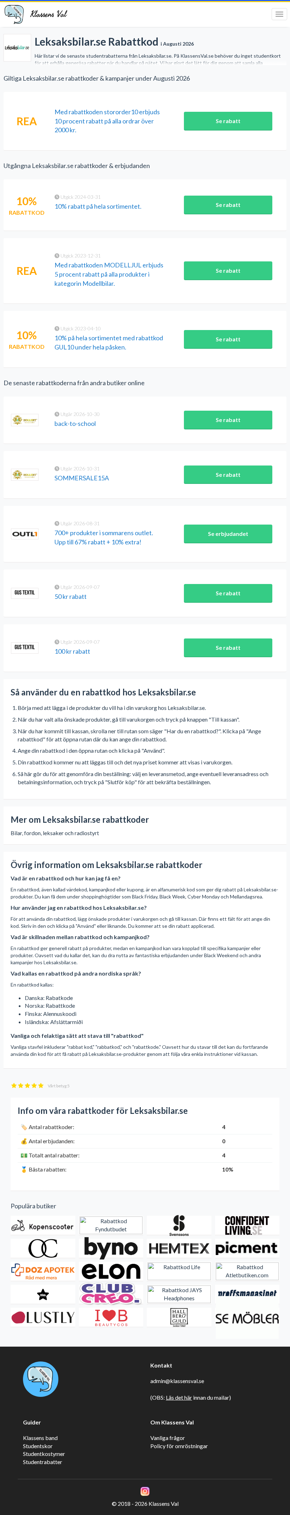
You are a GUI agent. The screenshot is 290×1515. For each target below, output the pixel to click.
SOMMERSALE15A (81, 478)
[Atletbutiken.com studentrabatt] (247, 1271)
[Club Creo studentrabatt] (111, 1294)
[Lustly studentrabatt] (43, 1317)
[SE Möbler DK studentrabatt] (247, 1317)
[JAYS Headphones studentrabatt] (179, 1294)
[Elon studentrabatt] (111, 1271)
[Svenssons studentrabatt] (179, 1225)
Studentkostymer (44, 1453)
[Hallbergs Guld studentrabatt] (179, 1317)
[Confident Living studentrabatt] (247, 1225)
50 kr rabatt (70, 596)
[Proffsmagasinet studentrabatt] (247, 1294)
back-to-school (75, 423)
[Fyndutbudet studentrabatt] (111, 1225)
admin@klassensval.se (177, 1380)
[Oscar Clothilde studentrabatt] (43, 1248)
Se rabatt (228, 120)
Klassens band (40, 1437)
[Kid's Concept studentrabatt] (43, 1294)
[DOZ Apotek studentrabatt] (43, 1271)
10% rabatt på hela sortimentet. (97, 206)
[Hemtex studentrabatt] (179, 1248)
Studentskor (38, 1445)
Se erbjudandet (228, 533)
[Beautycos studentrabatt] (111, 1317)
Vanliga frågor (167, 1437)
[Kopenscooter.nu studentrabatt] (43, 1225)
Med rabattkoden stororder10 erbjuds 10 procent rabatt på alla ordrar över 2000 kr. (107, 121)
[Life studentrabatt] (179, 1271)
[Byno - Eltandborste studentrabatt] (111, 1248)
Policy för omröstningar (179, 1445)
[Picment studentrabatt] (247, 1248)
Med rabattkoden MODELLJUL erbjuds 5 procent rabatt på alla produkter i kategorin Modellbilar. (108, 274)
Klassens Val (48, 14)
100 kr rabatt (72, 651)
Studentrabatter (42, 1461)
